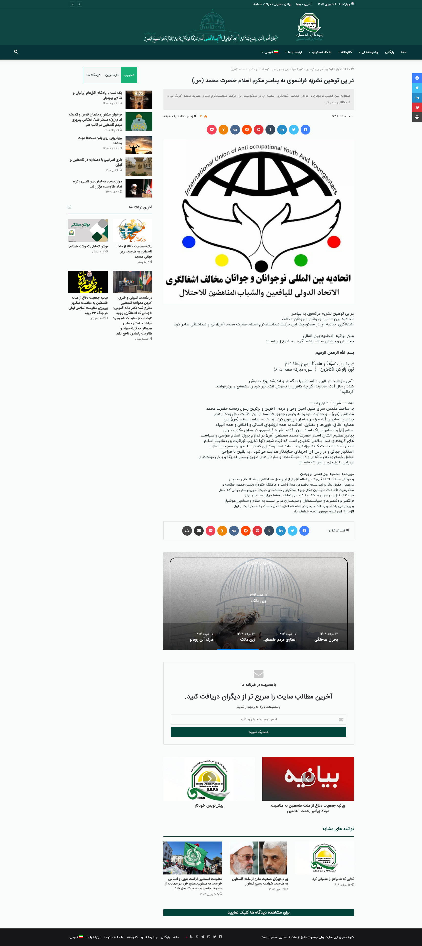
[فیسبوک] (305, 130)
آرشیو (329, 69)
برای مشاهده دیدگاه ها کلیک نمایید (259, 912)
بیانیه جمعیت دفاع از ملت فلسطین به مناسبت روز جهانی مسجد (134, 252)
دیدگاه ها (93, 75)
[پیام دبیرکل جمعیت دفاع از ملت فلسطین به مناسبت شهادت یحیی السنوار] (258, 858)
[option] (258, 601)
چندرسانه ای (370, 52)
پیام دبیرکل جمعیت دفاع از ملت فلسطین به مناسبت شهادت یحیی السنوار (260, 881)
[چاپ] (187, 531)
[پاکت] (212, 130)
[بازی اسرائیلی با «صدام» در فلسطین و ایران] (139, 166)
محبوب (129, 75)
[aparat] (185, 937)
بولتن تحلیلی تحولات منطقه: (88, 246)
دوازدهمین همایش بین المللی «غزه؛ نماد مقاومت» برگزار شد (97, 184)
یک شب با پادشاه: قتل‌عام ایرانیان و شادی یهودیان (97, 95)
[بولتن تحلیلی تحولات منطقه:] (88, 230)
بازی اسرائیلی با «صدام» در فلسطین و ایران (96, 162)
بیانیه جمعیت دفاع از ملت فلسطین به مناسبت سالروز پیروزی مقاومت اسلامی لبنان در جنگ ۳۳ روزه (88, 305)
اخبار (339, 69)
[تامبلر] (270, 130)
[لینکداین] (282, 130)
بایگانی (389, 52)
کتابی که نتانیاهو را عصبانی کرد (333, 879)
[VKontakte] (235, 130)
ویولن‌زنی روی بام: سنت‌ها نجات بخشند (100, 140)
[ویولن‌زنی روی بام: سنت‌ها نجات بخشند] (139, 145)
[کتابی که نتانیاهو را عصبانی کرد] (324, 858)
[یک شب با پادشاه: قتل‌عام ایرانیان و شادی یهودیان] (139, 100)
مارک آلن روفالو (259, 601)
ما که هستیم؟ (321, 52)
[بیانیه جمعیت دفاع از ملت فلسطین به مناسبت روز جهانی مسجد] (132, 230)
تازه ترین (112, 75)
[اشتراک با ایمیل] (199, 531)
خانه (403, 52)
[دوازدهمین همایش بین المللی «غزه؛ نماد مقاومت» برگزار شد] (139, 188)
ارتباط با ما (295, 52)
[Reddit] (247, 130)
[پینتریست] (259, 130)
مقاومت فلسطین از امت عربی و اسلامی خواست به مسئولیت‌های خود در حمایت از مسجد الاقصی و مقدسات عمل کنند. (193, 883)
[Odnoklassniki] (223, 130)
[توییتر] (294, 130)
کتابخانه (346, 52)
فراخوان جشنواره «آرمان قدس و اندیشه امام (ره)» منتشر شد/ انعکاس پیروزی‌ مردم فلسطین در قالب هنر (95, 120)
